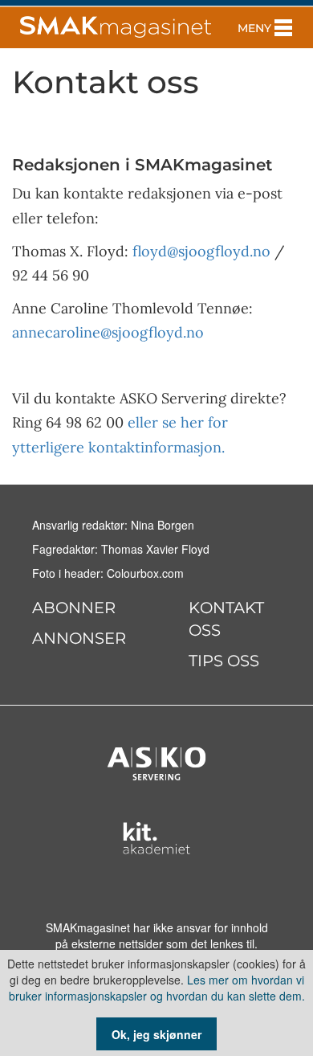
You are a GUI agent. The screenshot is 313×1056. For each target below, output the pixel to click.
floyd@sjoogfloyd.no (201, 251)
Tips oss (224, 660)
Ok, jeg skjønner (156, 1034)
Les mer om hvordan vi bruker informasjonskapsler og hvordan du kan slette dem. (157, 988)
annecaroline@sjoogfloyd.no (108, 332)
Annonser (79, 638)
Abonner (74, 607)
